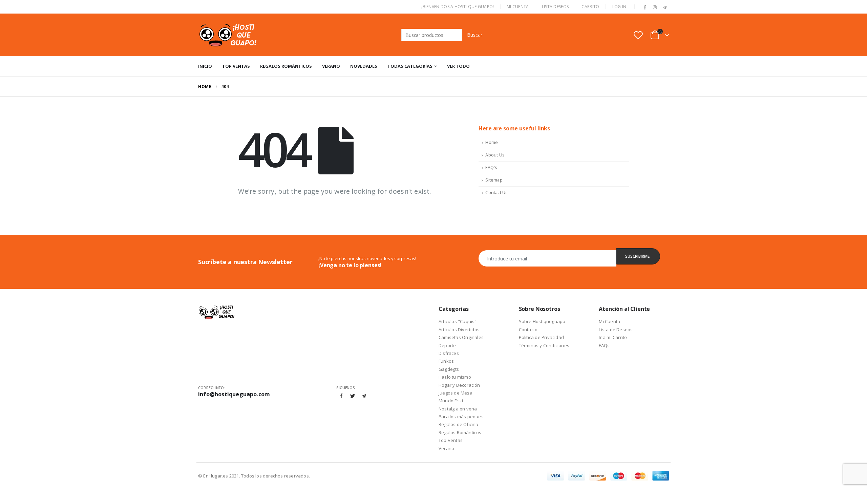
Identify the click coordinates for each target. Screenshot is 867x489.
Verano (331, 66)
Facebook (341, 396)
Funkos (446, 361)
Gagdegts (449, 369)
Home (491, 142)
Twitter (352, 396)
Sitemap (493, 180)
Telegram (364, 396)
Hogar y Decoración (459, 385)
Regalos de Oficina (459, 424)
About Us (495, 155)
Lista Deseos (555, 6)
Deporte (447, 345)
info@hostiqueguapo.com (234, 394)
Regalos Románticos (286, 66)
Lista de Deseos (616, 329)
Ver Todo (458, 66)
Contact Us (496, 192)
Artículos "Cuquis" (458, 321)
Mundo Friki (451, 401)
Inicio (205, 66)
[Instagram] (655, 7)
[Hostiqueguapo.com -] (228, 35)
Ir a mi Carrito (613, 337)
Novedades (363, 66)
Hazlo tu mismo (455, 377)
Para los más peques (461, 416)
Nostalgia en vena (458, 409)
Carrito (590, 6)
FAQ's (491, 167)
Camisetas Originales (461, 337)
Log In (619, 6)
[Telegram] (664, 7)
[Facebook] (645, 7)
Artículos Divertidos (459, 329)
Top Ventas (236, 66)
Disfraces (449, 353)
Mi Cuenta (518, 6)
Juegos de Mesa (455, 393)
